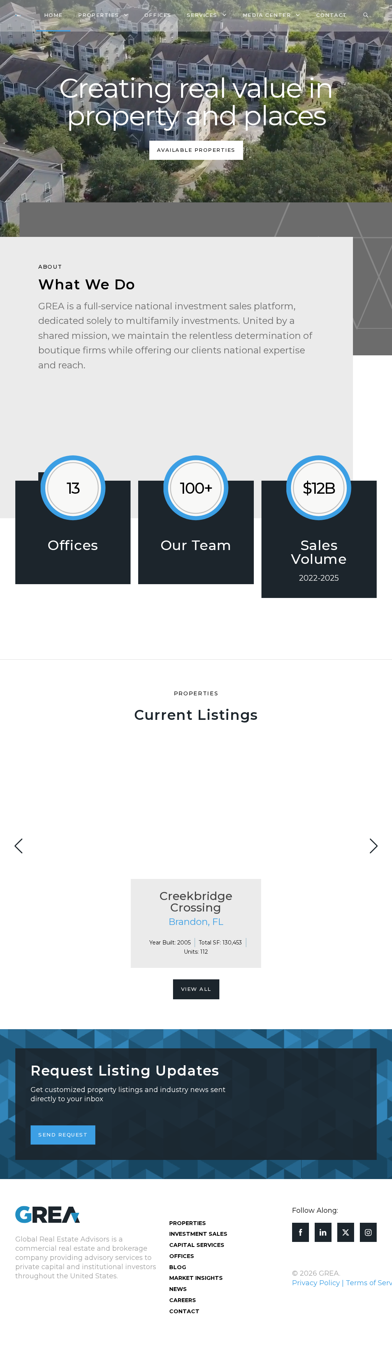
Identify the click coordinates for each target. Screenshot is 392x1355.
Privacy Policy (316, 1283)
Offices (158, 15)
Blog (177, 1267)
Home (53, 15)
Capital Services (196, 1245)
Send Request (63, 1135)
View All (196, 989)
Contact (331, 15)
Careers (182, 1300)
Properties (98, 15)
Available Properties (196, 150)
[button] (373, 846)
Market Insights (196, 1278)
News (178, 1289)
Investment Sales (198, 1233)
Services (202, 15)
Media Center (267, 15)
